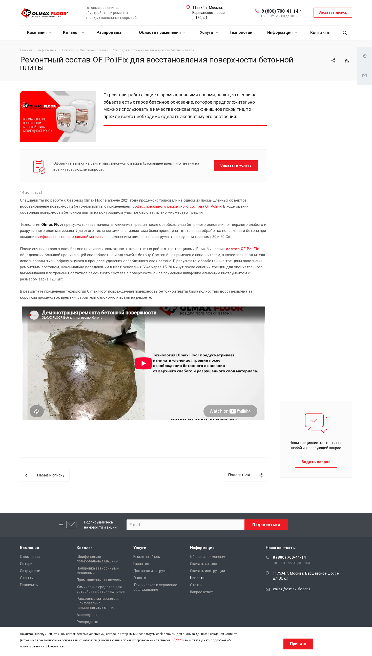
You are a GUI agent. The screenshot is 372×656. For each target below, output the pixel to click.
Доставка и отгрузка (151, 571)
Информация (280, 32)
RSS (347, 61)
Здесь (178, 640)
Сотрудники (30, 571)
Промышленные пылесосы (99, 580)
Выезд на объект (147, 557)
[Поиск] (344, 32)
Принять (298, 643)
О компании (30, 557)
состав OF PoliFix (242, 249)
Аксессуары (87, 615)
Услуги (207, 32)
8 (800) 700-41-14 (279, 11)
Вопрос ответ (201, 592)
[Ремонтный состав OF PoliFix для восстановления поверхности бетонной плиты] (58, 94)
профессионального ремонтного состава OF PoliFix (176, 206)
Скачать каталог (204, 564)
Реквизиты (29, 585)
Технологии (240, 32)
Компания (37, 32)
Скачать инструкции (207, 571)
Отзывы (26, 578)
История (27, 564)
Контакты (320, 32)
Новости (197, 578)
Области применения (160, 32)
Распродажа (108, 32)
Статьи (196, 585)
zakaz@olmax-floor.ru (291, 589)
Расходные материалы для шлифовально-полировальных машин (99, 603)
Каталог (71, 32)
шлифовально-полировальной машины (69, 236)
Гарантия (141, 564)
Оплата (139, 578)
